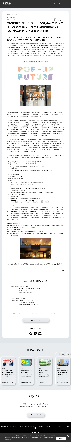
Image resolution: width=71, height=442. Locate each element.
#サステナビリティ (11, 313)
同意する (61, 438)
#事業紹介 (38, 313)
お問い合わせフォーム (35, 415)
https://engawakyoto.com (17, 229)
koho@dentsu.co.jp (28, 292)
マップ (54, 426)
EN (60, 4)
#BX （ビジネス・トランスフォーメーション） (25, 313)
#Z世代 (54, 313)
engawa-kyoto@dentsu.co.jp (30, 304)
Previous (63, 354)
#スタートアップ (48, 313)
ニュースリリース (35, 320)
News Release (12, 14)
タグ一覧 (48, 426)
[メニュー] (67, 4)
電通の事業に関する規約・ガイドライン (9, 426)
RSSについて (41, 426)
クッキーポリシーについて (18, 437)
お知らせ (68, 426)
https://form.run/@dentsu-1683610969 (35, 188)
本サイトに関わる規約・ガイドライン (28, 426)
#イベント (42, 313)
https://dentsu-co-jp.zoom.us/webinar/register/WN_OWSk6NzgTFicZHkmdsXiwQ (32, 192)
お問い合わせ (60, 426)
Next (68, 354)
